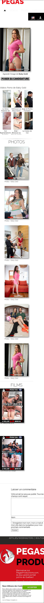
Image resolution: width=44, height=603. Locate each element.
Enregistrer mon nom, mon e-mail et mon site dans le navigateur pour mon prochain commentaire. (27, 525)
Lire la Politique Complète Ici (9, 600)
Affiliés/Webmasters (21, 538)
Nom (13, 517)
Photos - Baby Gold (11, 181)
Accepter (32, 587)
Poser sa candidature (15, 78)
